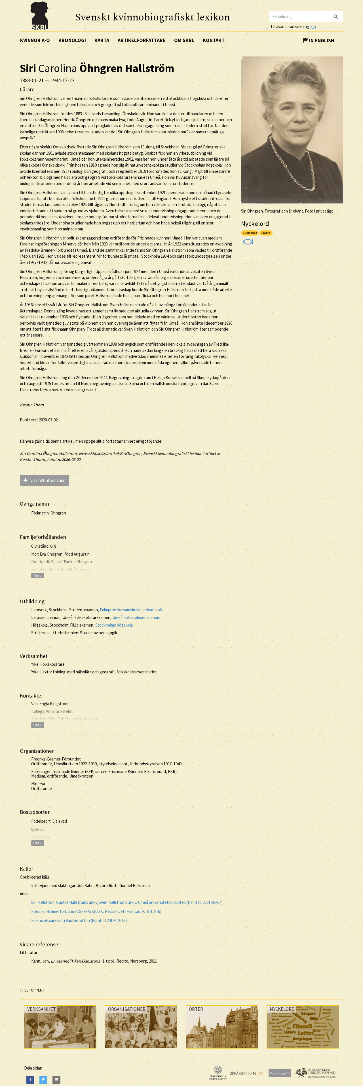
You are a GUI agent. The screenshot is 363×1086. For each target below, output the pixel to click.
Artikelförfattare (142, 40)
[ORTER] (222, 1050)
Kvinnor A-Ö (35, 40)
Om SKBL (184, 40)
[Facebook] (30, 1080)
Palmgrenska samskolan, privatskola (131, 609)
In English (321, 40)
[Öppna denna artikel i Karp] (247, 240)
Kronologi (72, 40)
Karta (101, 40)
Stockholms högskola (114, 625)
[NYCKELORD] (303, 1050)
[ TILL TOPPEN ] (32, 990)
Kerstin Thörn (32, 404)
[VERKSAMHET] (60, 1050)
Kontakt (214, 40)
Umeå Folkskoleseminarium (136, 617)
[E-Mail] (56, 1080)
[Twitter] (43, 1080)
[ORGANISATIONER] (141, 1049)
